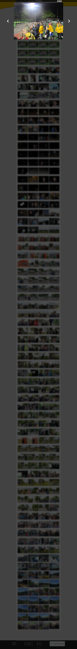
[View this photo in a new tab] (59, 1)
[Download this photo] (58, 1)
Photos (29, 1)
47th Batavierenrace (40, 1)
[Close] (61, 1)
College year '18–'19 (33, 1)
